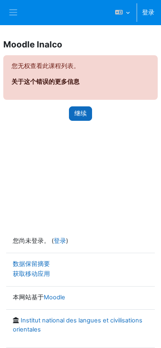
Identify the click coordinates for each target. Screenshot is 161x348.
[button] (122, 12)
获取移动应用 (31, 273)
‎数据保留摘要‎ (31, 264)
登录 (148, 12)
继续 (80, 113)
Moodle (54, 297)
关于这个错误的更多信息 (46, 81)
